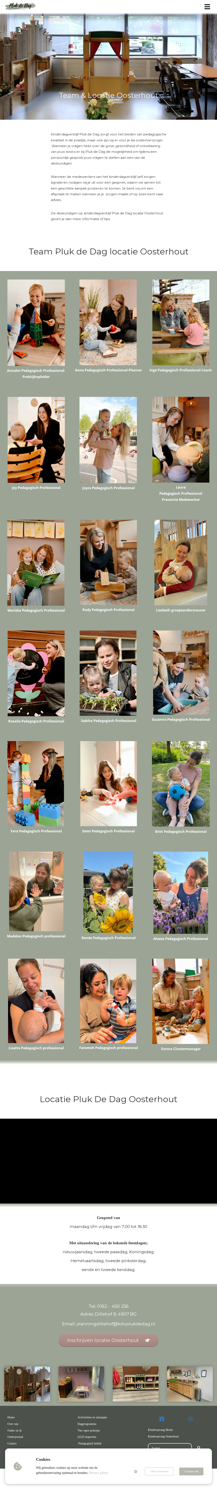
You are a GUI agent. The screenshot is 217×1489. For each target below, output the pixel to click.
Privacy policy (98, 1473)
